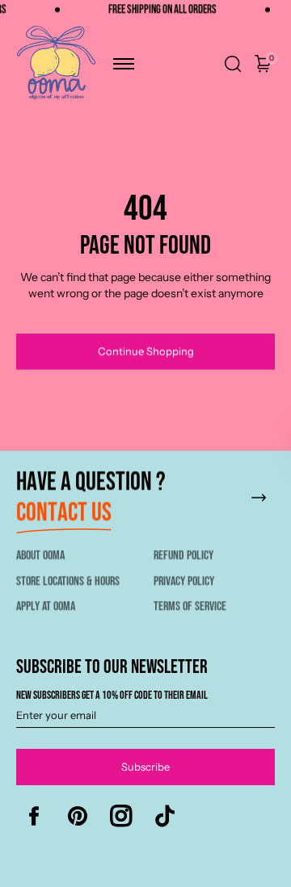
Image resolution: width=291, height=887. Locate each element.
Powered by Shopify (182, 879)
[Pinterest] (77, 816)
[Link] (145, 506)
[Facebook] (34, 816)
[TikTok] (165, 816)
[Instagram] (121, 816)
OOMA (114, 879)
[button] (123, 64)
